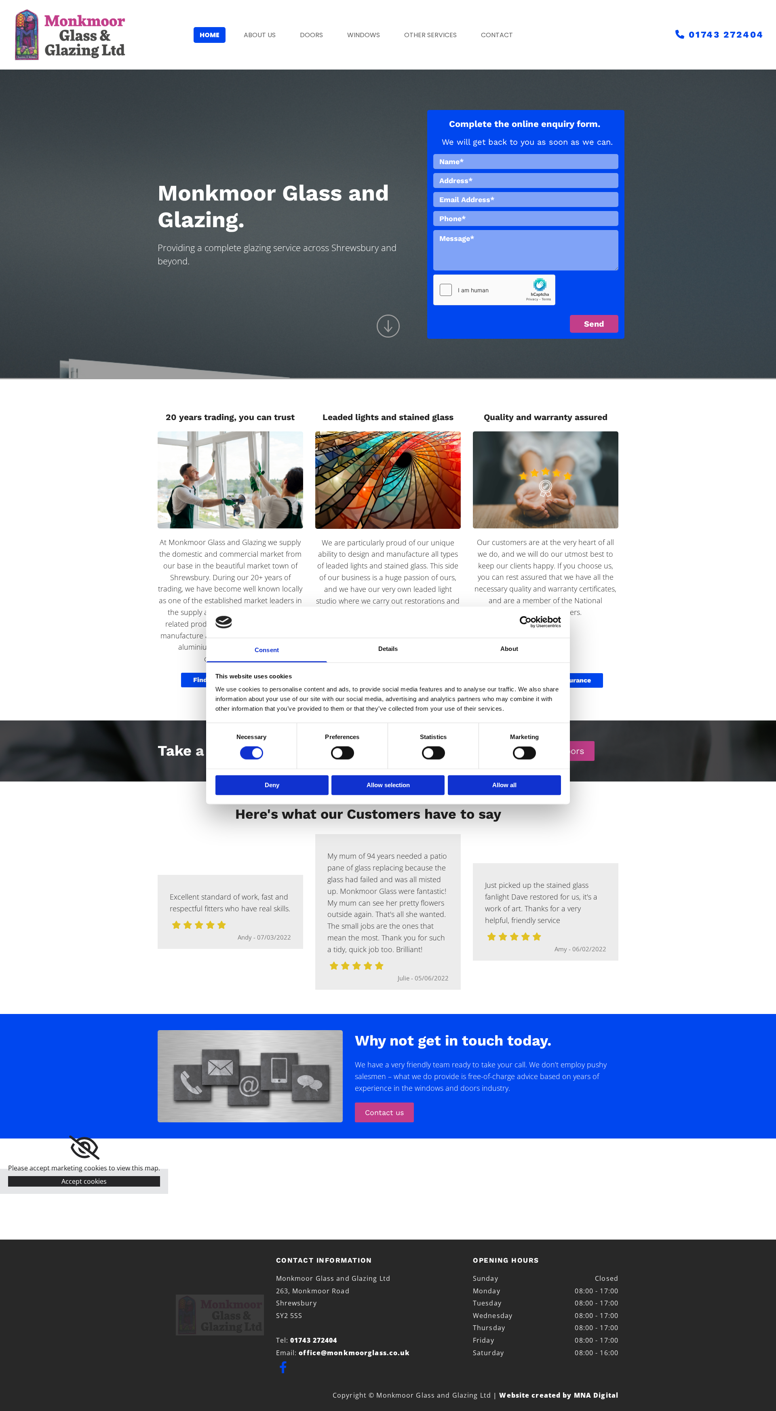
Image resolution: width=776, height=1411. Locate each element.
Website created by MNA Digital (558, 1395)
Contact (497, 35)
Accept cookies (84, 1181)
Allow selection (388, 785)
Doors (311, 35)
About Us (260, 35)
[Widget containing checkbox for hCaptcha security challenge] (494, 290)
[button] (384, 1112)
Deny (272, 785)
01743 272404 (726, 35)
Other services (430, 35)
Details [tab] (388, 648)
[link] (84, 1148)
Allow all (504, 785)
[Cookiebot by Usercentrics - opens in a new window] (525, 622)
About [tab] (509, 648)
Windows (363, 35)
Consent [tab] (267, 649)
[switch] (342, 753)
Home (209, 35)
